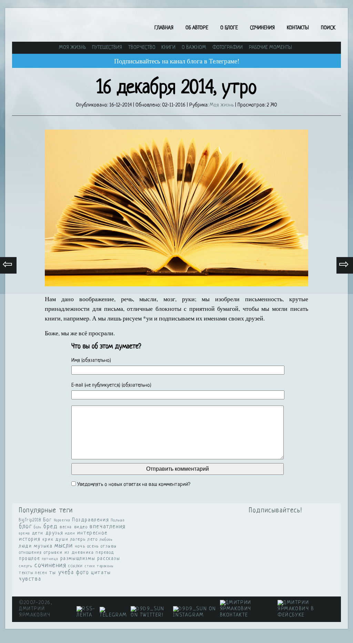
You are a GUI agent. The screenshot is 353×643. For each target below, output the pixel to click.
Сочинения (262, 28)
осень (93, 546)
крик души (55, 539)
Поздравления (90, 520)
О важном (194, 48)
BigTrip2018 (30, 520)
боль (37, 527)
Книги (168, 48)
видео (81, 527)
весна (66, 527)
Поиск (328, 28)
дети (37, 533)
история (29, 539)
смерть (26, 566)
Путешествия (107, 48)
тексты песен (33, 573)
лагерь (78, 539)
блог (25, 526)
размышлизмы (77, 558)
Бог (47, 520)
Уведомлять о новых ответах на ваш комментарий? (133, 485)
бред (50, 526)
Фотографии (227, 48)
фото (82, 573)
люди (25, 546)
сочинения (50, 565)
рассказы (108, 558)
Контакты (298, 28)
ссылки (75, 566)
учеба (66, 573)
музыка (43, 546)
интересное (92, 533)
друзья (54, 533)
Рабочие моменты (270, 48)
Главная (163, 28)
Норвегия (62, 520)
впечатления (108, 527)
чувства (30, 579)
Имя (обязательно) (91, 361)
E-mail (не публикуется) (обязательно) (111, 385)
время (24, 533)
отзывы (109, 546)
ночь (80, 546)
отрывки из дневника (69, 552)
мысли (63, 546)
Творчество (141, 48)
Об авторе (196, 28)
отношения (30, 552)
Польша (118, 520)
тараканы (105, 566)
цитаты (101, 573)
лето (93, 539)
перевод (105, 552)
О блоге (229, 28)
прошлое (29, 558)
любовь (106, 540)
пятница (50, 559)
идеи (70, 533)
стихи (90, 566)
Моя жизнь (72, 48)
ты (52, 572)
